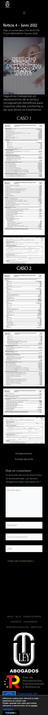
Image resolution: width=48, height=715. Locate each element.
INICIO (10, 616)
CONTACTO (16, 622)
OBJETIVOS (36, 627)
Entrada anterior (23, 454)
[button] (24, 12)
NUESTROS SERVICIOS (17, 627)
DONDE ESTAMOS (32, 616)
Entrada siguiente (24, 459)
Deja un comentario (13, 30)
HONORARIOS (30, 622)
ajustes (34, 705)
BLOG (18, 616)
